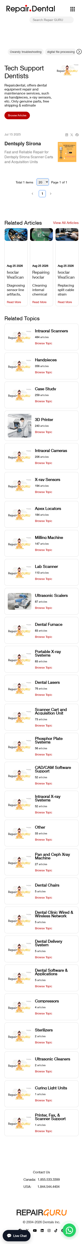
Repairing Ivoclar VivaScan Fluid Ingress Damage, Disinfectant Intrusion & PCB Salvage (41, 274)
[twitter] (71, 135)
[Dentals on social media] (35, 1230)
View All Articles (66, 222)
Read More (14, 302)
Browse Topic (43, 343)
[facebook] (77, 135)
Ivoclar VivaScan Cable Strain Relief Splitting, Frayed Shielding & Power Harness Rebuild (66, 274)
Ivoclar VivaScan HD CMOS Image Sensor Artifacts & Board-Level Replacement (16, 274)
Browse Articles (17, 115)
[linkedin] (66, 135)
